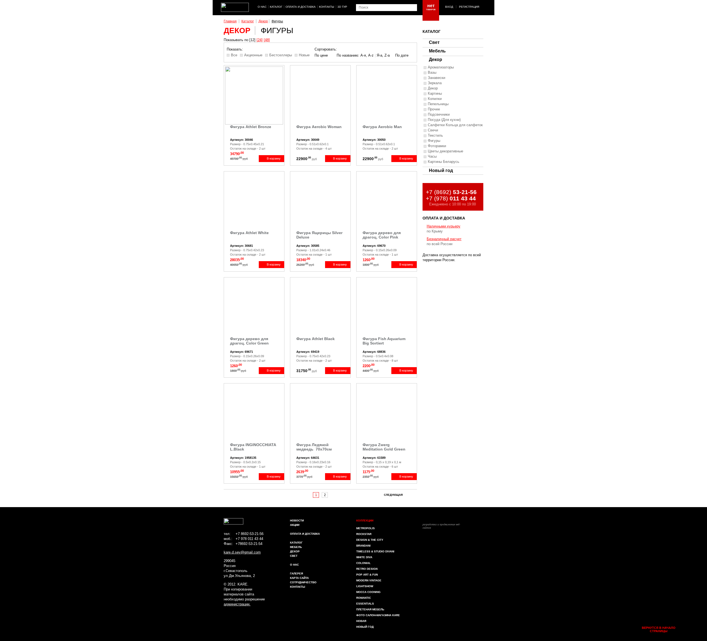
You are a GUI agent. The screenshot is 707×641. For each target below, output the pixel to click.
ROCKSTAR (363, 534)
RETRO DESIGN (367, 568)
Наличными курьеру (443, 226)
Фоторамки (437, 146)
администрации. (237, 604)
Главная (230, 21)
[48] (267, 40)
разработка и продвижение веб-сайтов (441, 525)
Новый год (441, 170)
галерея (296, 573)
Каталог (276, 6)
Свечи (433, 130)
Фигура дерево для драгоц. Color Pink (382, 235)
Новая (361, 621)
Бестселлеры (280, 55)
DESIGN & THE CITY (369, 539)
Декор (263, 21)
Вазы (432, 73)
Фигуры (277, 21)
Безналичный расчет (444, 239)
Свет (434, 42)
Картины (435, 94)
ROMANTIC (363, 597)
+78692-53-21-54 (249, 544)
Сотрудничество (303, 582)
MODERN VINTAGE (368, 580)
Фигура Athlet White (249, 233)
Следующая (393, 494)
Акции (294, 524)
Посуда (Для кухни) (444, 120)
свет (293, 555)
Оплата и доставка (301, 6)
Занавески (436, 78)
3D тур (342, 6)
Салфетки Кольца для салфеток (455, 125)
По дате (401, 55)
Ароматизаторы (441, 67)
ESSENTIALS (365, 603)
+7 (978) (451, 198)
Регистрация (469, 6)
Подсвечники (439, 114)
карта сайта (299, 577)
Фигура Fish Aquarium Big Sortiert (384, 341)
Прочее (434, 109)
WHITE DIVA (364, 557)
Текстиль (435, 135)
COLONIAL (363, 563)
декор (295, 551)
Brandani (363, 545)
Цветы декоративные (445, 151)
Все (234, 55)
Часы (432, 156)
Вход (449, 6)
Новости (297, 520)
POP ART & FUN (367, 574)
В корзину (274, 158)
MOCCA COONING (368, 592)
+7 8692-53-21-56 (249, 534)
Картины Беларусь (443, 162)
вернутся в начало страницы (659, 629)
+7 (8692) (451, 192)
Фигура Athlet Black (315, 339)
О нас (262, 6)
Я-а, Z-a (383, 55)
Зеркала (435, 83)
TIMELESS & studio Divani (375, 551)
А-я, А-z (367, 55)
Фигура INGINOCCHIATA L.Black (253, 447)
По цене (321, 55)
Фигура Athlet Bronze (250, 127)
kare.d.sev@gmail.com (242, 552)
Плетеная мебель (370, 609)
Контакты (326, 6)
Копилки (435, 99)
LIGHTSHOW (364, 586)
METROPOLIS (365, 528)
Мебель (437, 51)
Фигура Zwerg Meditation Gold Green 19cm (384, 447)
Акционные (253, 55)
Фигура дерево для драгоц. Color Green (249, 341)
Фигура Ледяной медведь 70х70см (314, 447)
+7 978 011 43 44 (249, 539)
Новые (304, 55)
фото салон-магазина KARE (378, 615)
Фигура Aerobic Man (382, 127)
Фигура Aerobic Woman (319, 127)
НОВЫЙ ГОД (365, 626)
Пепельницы (438, 104)
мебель (296, 547)
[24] (260, 40)
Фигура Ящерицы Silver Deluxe (319, 235)
